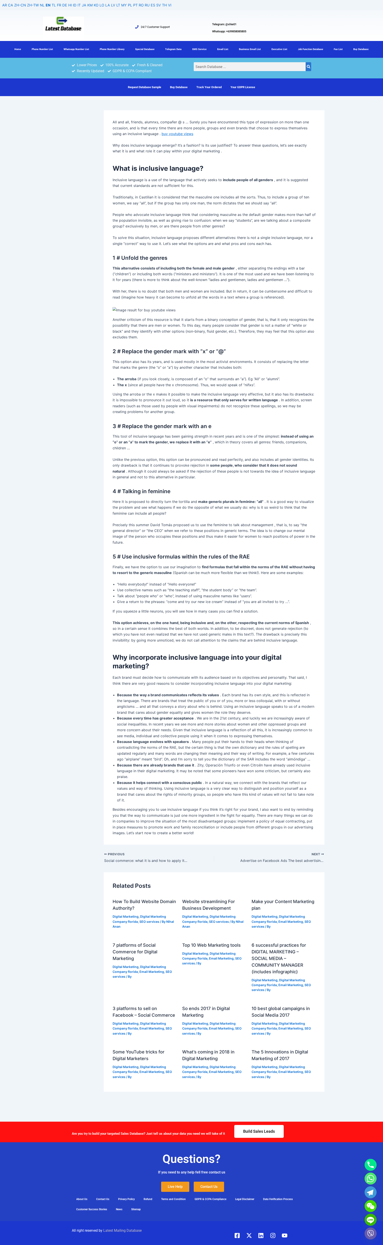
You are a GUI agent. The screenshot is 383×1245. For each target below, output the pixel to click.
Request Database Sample (144, 87)
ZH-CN (20, 5)
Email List (222, 49)
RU (147, 5)
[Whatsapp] (371, 1179)
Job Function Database (310, 49)
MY (124, 5)
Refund (148, 1199)
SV (158, 5)
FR (59, 5)
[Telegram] (371, 1192)
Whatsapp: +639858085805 (229, 31)
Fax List (338, 49)
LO (102, 5)
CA (10, 5)
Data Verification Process (278, 1199)
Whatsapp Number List (76, 49)
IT (79, 5)
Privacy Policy (126, 1199)
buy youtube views (177, 134)
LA (107, 5)
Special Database (144, 49)
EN (48, 5)
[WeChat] (371, 1206)
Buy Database (361, 49)
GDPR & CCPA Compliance (210, 1199)
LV (113, 5)
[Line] (371, 1220)
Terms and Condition (173, 1199)
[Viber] (371, 1233)
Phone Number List (42, 49)
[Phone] (371, 1165)
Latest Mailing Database (122, 1230)
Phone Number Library (112, 49)
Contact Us (102, 1199)
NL (42, 5)
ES (153, 5)
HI (70, 5)
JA (84, 5)
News (119, 1209)
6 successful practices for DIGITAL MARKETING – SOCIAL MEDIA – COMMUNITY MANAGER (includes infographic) (279, 958)
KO (96, 5)
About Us (81, 1199)
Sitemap (136, 1209)
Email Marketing (290, 921)
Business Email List (250, 49)
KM (90, 5)
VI (169, 5)
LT (118, 5)
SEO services (149, 921)
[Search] (308, 66)
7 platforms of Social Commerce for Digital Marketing (135, 951)
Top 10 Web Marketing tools (211, 945)
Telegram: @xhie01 (224, 24)
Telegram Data (173, 49)
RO (141, 5)
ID (74, 5)
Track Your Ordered (209, 87)
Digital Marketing (126, 916)
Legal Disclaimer (244, 1199)
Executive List (279, 49)
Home (17, 49)
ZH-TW (33, 5)
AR (4, 5)
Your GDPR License (243, 87)
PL (130, 5)
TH (164, 5)
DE (64, 5)
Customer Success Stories (91, 1209)
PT (135, 5)
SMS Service (199, 49)
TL (54, 5)
